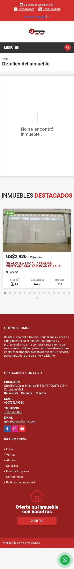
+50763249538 (51, 9)
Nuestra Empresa (17, 471)
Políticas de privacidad (20, 482)
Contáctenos (14, 477)
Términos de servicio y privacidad (21, 542)
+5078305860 (26, 9)
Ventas (10, 454)
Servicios (12, 465)
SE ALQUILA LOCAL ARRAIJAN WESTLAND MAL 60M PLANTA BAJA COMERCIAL (33, 266)
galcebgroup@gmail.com (20, 421)
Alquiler (11, 460)
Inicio (5, 58)
